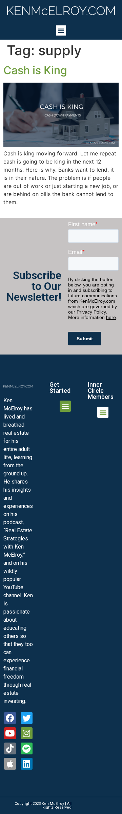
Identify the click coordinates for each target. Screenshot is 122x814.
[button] (61, 30)
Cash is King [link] (35, 70)
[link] (61, 10)
